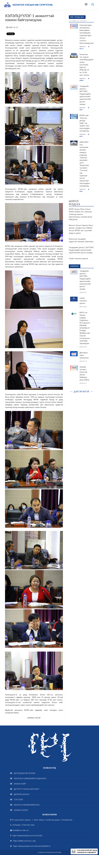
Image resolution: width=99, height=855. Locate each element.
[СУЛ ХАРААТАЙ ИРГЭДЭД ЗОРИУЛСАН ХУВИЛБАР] (73, 851)
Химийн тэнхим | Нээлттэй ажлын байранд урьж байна (84, 373)
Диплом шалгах (21, 794)
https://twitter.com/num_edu (24, 840)
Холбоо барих (20, 810)
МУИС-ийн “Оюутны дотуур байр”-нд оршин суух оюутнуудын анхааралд (85, 123)
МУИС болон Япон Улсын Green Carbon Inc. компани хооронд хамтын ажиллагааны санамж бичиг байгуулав (80, 214)
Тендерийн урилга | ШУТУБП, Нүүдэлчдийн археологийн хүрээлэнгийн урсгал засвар (85, 95)
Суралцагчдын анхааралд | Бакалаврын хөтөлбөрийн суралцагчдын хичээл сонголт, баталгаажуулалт (87, 34)
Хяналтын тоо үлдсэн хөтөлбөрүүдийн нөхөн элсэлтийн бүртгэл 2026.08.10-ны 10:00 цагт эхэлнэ (86, 64)
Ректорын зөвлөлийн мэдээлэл (29, 778)
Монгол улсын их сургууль (33, 4)
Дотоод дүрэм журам (24, 773)
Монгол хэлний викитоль (26, 804)
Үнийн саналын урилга (78, 258)
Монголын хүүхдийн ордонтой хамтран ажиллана (81, 240)
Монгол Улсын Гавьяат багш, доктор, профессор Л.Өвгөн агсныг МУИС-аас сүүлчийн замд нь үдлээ (81, 229)
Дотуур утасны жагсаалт (26, 789)
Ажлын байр (19, 783)
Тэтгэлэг (18, 799)
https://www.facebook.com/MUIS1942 (27, 835)
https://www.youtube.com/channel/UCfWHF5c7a (31, 846)
